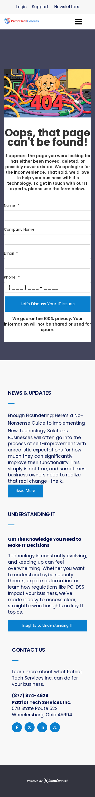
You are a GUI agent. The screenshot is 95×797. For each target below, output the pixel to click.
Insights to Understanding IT (47, 625)
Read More (25, 490)
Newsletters (66, 7)
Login (21, 7)
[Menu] (78, 21)
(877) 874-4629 (30, 695)
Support (40, 7)
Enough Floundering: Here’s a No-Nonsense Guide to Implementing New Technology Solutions (46, 423)
